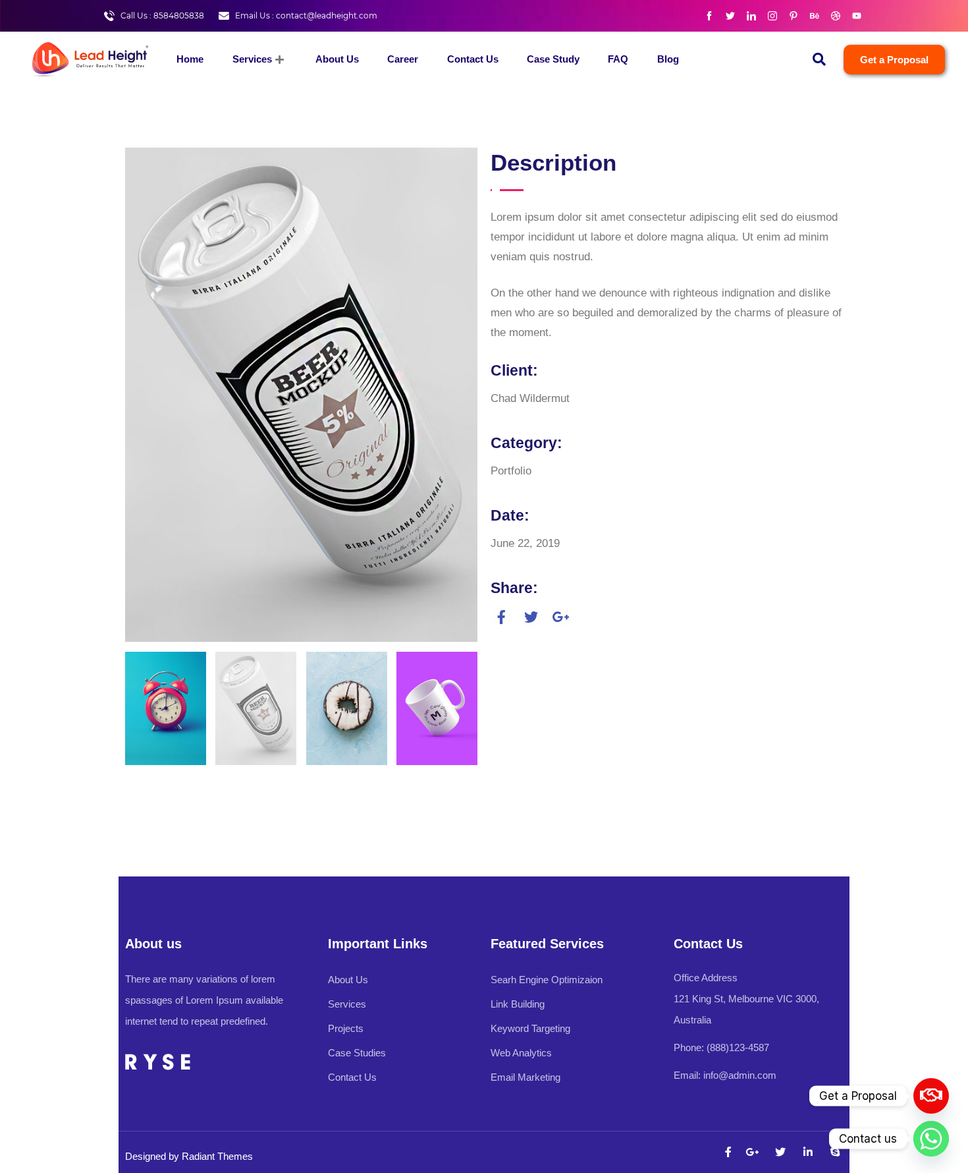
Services (252, 59)
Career (402, 59)
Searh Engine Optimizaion (547, 979)
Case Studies (357, 1052)
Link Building (518, 1004)
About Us (337, 59)
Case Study (553, 59)
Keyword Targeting (530, 1028)
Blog (668, 59)
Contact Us (472, 59)
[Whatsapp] (931, 1139)
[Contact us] (931, 1096)
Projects (345, 1028)
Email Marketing (525, 1077)
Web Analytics (521, 1052)
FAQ (618, 59)
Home (189, 59)
